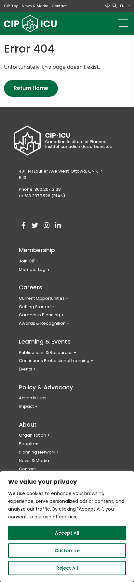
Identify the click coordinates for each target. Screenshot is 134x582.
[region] (67, 526)
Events (25, 369)
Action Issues (33, 398)
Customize (67, 550)
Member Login (34, 269)
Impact (26, 406)
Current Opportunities (42, 298)
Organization (32, 435)
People (26, 443)
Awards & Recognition (42, 323)
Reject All (67, 568)
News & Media (35, 5)
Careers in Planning (39, 315)
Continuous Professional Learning (54, 360)
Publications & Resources (46, 352)
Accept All (67, 533)
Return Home (31, 88)
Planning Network (37, 452)
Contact (59, 5)
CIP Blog (11, 5)
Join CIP (27, 261)
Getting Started (35, 306)
